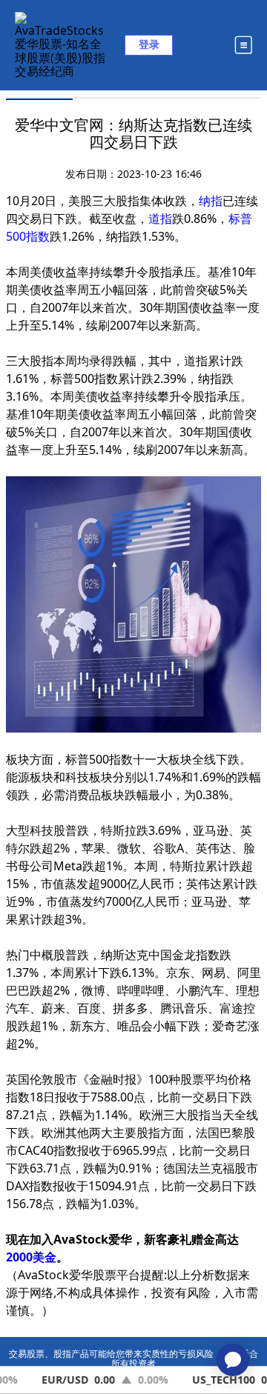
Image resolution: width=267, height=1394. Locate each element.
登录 (149, 44)
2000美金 (31, 1257)
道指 (160, 218)
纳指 (210, 201)
